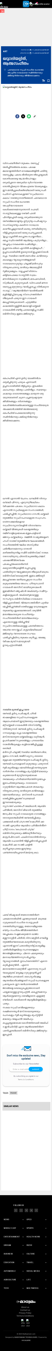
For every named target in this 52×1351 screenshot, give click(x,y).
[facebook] (17, 116)
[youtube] (31, 1210)
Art (5, 51)
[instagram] (26, 1210)
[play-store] (23, 1323)
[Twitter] (23, 116)
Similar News (11, 1106)
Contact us (25, 1310)
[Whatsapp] (29, 116)
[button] (4, 4)
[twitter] (21, 1210)
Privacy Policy (25, 1313)
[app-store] (28, 1323)
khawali (13, 1093)
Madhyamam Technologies (25, 1337)
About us (25, 1307)
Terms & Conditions (26, 1079)
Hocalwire (26, 1340)
